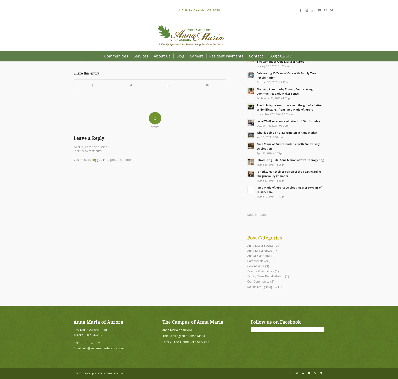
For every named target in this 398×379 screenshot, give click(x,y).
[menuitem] (116, 56)
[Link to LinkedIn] (313, 10)
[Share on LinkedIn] (169, 85)
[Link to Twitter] (332, 10)
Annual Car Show (259, 255)
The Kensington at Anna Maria (183, 336)
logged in (99, 159)
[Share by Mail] (207, 85)
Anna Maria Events (260, 245)
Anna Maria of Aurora (177, 330)
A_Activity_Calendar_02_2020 (199, 10)
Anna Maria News (259, 251)
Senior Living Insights (262, 286)
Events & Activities (260, 271)
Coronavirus (255, 266)
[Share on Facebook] (93, 85)
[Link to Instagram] (307, 10)
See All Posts (256, 214)
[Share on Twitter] (131, 85)
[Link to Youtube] (319, 10)
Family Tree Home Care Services (185, 342)
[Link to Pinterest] (325, 10)
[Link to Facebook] (300, 10)
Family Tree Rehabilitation (265, 276)
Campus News (257, 261)
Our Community (258, 281)
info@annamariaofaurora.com (103, 348)
